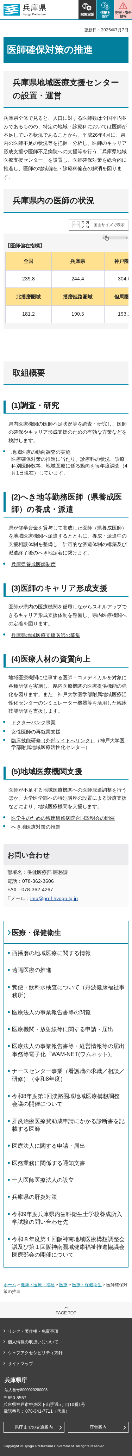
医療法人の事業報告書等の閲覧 (51, 1012)
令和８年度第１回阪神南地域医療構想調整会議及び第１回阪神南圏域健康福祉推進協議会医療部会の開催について (68, 1247)
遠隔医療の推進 (31, 970)
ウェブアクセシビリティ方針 (35, 1352)
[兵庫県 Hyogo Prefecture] (25, 10)
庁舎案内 (98, 1427)
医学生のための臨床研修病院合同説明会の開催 (63, 818)
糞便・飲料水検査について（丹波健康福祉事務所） (68, 991)
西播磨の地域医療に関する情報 (51, 953)
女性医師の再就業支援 (36, 732)
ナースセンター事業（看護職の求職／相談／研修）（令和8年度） (68, 1075)
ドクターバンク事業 (33, 722)
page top (66, 1313)
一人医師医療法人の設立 (43, 1180)
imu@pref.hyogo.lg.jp (54, 898)
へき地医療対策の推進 (36, 827)
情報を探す (105, 14)
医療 (63, 1284)
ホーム (10, 1284)
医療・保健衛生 (36, 932)
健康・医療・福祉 (38, 1284)
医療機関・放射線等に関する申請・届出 (62, 1029)
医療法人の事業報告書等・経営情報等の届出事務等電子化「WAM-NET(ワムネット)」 (68, 1050)
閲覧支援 (87, 14)
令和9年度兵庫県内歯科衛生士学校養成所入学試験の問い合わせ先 (67, 1218)
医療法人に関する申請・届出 (48, 1146)
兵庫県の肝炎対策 (34, 1197)
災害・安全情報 (123, 14)
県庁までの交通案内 (34, 1427)
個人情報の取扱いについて (33, 1341)
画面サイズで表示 (109, 225)
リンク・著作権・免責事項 (33, 1331)
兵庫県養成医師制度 (33, 564)
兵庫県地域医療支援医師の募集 (45, 635)
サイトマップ (20, 1363)
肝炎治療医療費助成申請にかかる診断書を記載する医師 (68, 1125)
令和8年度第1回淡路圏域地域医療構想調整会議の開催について (66, 1100)
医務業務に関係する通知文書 (48, 1163)
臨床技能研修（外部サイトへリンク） (53, 740)
